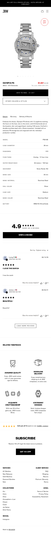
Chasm (5, 502)
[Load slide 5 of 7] (28, 76)
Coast (5, 504)
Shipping (45, 474)
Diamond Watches (9, 479)
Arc (4, 491)
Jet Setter (6, 507)
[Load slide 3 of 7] (23, 76)
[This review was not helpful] (46, 283)
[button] (42, 11)
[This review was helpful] (41, 283)
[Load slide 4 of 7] (25, 76)
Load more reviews (25, 326)
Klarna (46, 482)
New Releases (7, 474)
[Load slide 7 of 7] (33, 76)
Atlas (4, 497)
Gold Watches (7, 477)
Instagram (6, 519)
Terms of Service (42, 491)
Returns (45, 477)
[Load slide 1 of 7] (17, 76)
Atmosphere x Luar (9, 499)
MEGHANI (12, 529)
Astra (4, 494)
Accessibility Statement (40, 497)
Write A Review (26, 235)
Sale (4, 482)
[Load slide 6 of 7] (30, 76)
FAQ (46, 471)
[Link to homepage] (5, 11)
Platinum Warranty (41, 479)
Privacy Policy (43, 494)
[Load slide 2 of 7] (20, 76)
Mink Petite (7, 510)
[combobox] (39, 250)
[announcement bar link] (25, 3)
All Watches (7, 471)
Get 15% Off (25, 452)
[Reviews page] (25, 426)
